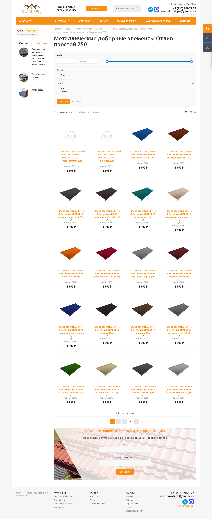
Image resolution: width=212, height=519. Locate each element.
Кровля (129, 496)
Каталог (131, 493)
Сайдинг (130, 500)
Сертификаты (61, 500)
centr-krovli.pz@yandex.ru (178, 11)
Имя (125, 444)
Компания (60, 493)
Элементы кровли (134, 511)
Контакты (185, 21)
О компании (62, 21)
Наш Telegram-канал (157, 21)
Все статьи (42, 43)
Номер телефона (125, 457)
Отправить (125, 472)
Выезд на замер (126, 21)
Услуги (94, 493)
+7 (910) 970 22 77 (184, 8)
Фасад (129, 507)
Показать (63, 101)
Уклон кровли (38, 90)
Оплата (103, 21)
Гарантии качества (63, 496)
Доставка (84, 21)
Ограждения (132, 504)
